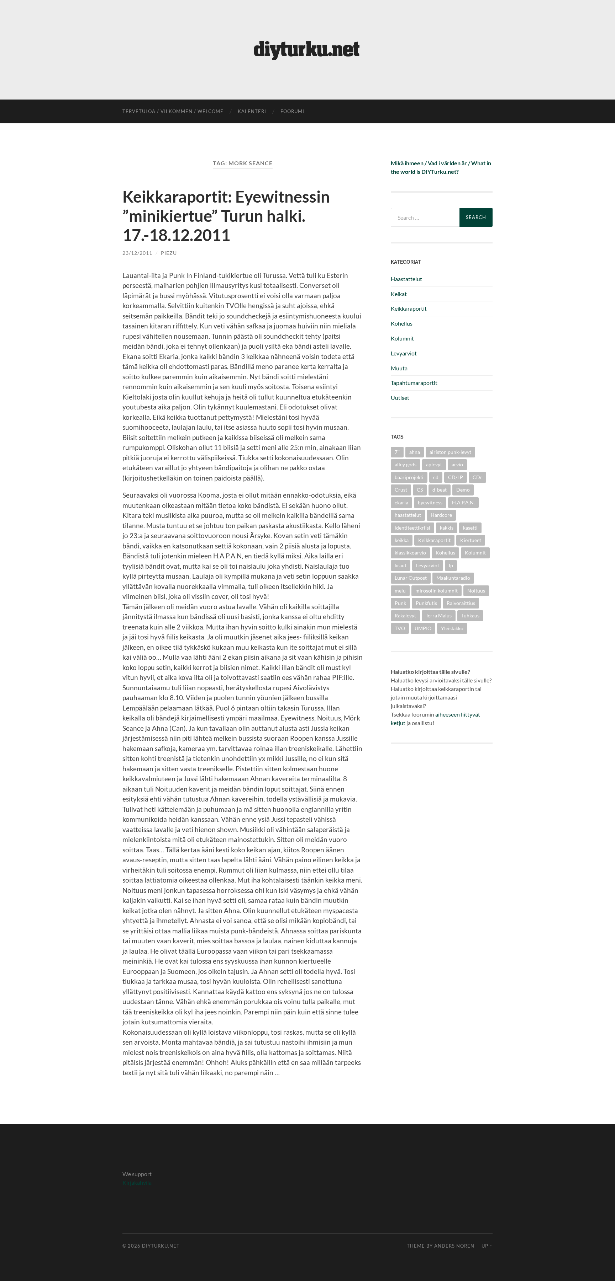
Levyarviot (404, 353)
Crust (401, 490)
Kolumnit (402, 338)
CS (420, 490)
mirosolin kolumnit (436, 591)
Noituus (476, 591)
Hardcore (441, 515)
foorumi (292, 111)
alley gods (405, 464)
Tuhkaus (470, 615)
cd (435, 477)
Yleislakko (452, 628)
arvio (457, 464)
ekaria (401, 502)
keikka (402, 540)
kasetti (470, 528)
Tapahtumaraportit (414, 382)
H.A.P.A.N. (463, 502)
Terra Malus (439, 615)
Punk (400, 603)
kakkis (446, 528)
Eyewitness (430, 502)
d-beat (439, 490)
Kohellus (401, 323)
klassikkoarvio (410, 553)
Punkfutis (426, 603)
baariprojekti (409, 477)
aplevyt (434, 464)
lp (451, 565)
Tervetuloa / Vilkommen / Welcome (173, 111)
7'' (397, 452)
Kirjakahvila (137, 1182)
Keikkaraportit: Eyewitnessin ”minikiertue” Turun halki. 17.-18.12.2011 (226, 216)
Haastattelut (406, 278)
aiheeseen (447, 714)
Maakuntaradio (453, 578)
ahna (414, 452)
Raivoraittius (461, 603)
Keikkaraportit (409, 308)
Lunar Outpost (411, 578)
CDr (477, 477)
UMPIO (423, 628)
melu (400, 591)
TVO (400, 628)
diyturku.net (161, 1246)
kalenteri (252, 111)
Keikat (399, 293)
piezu (169, 253)
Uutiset (400, 397)
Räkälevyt (405, 615)
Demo (463, 490)
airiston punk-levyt (450, 452)
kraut (400, 565)
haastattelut (408, 515)
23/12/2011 (137, 253)
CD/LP (455, 477)
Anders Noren (454, 1246)
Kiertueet (470, 540)
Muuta (399, 368)
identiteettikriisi (412, 528)
